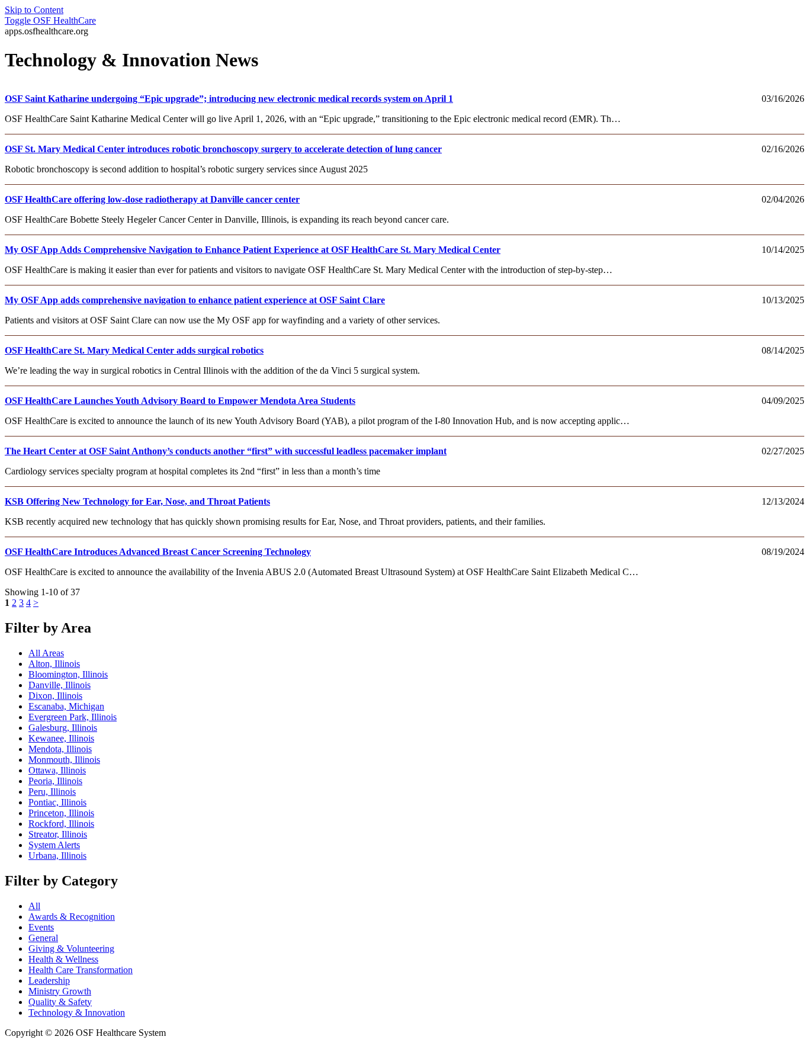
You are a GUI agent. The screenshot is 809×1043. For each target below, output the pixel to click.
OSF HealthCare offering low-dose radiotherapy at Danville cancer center (152, 199)
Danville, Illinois (59, 685)
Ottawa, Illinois (57, 770)
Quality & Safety (60, 1002)
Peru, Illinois (52, 792)
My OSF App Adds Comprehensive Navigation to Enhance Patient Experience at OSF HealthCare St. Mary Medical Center (252, 250)
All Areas (46, 653)
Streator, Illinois (57, 834)
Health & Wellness (63, 959)
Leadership (49, 980)
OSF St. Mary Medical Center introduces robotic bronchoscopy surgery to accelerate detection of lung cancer (223, 149)
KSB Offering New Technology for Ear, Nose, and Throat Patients (137, 501)
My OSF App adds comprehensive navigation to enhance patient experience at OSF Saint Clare (195, 300)
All (34, 906)
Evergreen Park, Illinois (72, 717)
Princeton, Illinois (61, 813)
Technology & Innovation (76, 1012)
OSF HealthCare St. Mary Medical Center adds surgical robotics (134, 350)
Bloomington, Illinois (68, 674)
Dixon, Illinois (55, 696)
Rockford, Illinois (61, 824)
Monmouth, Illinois (64, 760)
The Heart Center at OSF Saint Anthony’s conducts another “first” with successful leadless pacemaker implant (226, 451)
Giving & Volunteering (71, 948)
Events (41, 927)
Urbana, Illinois (57, 856)
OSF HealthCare (50, 20)
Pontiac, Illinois (57, 802)
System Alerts (54, 845)
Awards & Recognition (71, 917)
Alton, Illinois (54, 664)
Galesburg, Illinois (62, 728)
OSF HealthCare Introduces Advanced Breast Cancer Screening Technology (158, 552)
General (43, 938)
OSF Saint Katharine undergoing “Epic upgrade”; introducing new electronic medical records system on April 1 (229, 99)
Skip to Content (34, 10)
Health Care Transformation (80, 970)
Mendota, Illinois (60, 749)
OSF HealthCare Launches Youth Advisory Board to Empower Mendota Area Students (180, 401)
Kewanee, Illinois (61, 738)
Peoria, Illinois (55, 781)
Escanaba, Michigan (66, 706)
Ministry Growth (59, 991)
